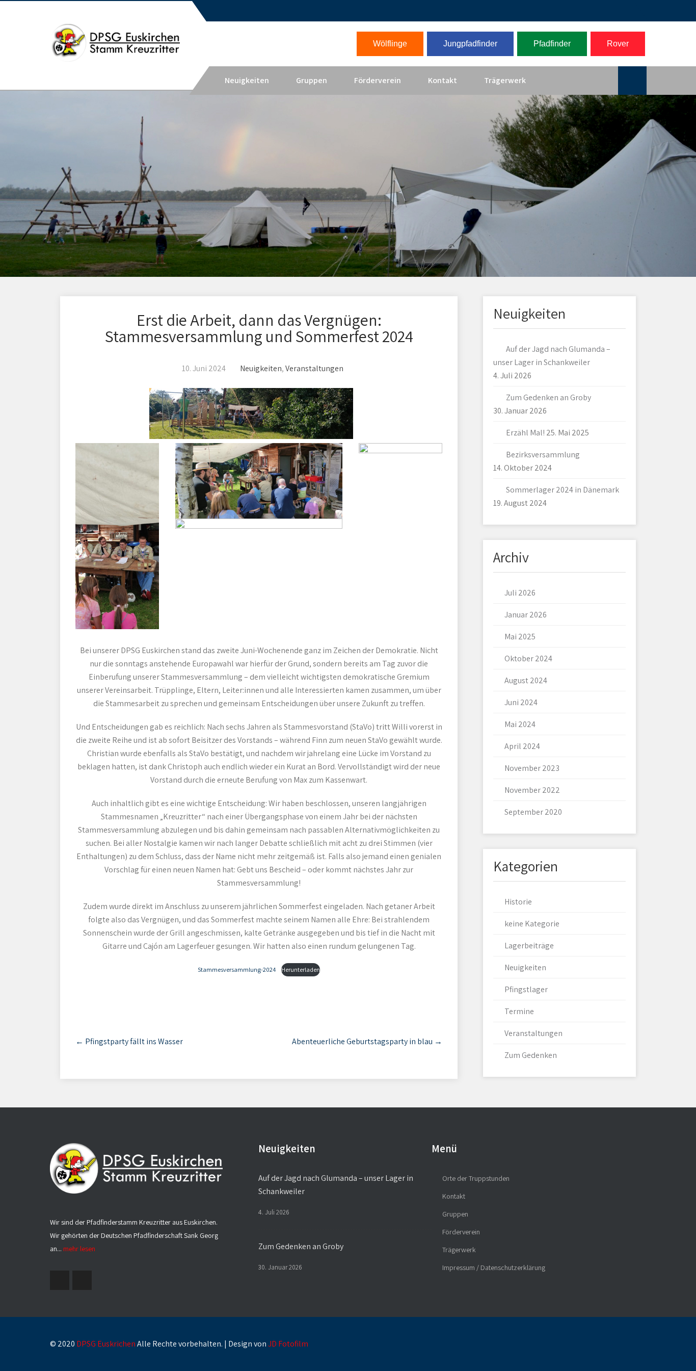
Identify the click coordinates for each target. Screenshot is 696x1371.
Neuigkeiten (247, 80)
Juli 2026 (520, 592)
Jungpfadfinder (470, 43)
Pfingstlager (526, 989)
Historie (518, 901)
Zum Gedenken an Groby (548, 397)
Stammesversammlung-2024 (237, 969)
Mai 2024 (520, 724)
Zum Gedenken (530, 1055)
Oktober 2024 (528, 658)
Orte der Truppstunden (476, 1178)
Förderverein (377, 80)
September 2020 (533, 812)
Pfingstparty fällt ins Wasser (129, 1041)
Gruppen (311, 80)
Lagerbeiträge (529, 945)
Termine (519, 1011)
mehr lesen (79, 1248)
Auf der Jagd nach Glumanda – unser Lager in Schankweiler (335, 1185)
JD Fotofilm (288, 1343)
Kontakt (442, 80)
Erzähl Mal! (525, 432)
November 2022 (532, 790)
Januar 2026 (525, 614)
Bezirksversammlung (543, 454)
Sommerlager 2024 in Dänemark (562, 489)
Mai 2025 (520, 636)
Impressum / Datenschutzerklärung (493, 1267)
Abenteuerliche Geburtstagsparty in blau (367, 1041)
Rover (618, 43)
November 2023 (531, 768)
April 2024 (522, 746)
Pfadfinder (552, 43)
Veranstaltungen (314, 368)
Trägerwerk (505, 80)
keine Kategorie (531, 923)
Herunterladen (300, 969)
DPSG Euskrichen (106, 1343)
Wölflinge (390, 43)
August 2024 (525, 680)
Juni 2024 (521, 702)
